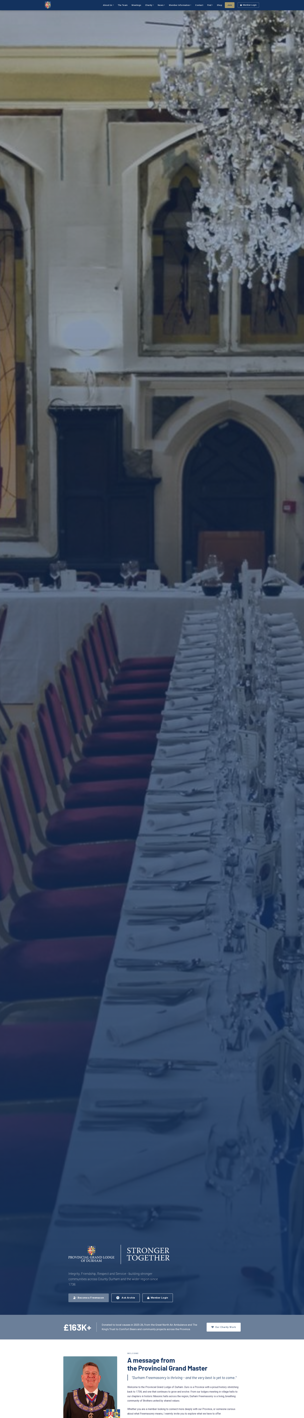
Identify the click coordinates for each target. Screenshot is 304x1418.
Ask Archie (128, 1297)
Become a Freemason (91, 1297)
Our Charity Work (225, 1327)
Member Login (250, 5)
